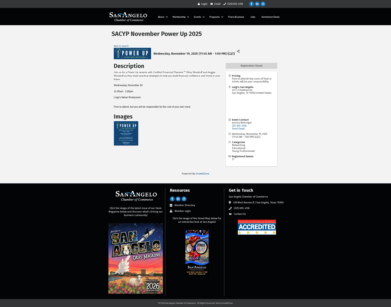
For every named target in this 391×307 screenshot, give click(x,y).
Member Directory (185, 205)
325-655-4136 (239, 125)
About (161, 17)
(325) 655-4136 (242, 208)
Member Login (183, 211)
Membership (179, 17)
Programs (214, 17)
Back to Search (121, 46)
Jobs (252, 17)
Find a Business (236, 17)
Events (197, 17)
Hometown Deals (270, 17)
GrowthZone (202, 173)
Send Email (238, 128)
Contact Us (240, 214)
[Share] (238, 51)
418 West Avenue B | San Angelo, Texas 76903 (258, 202)
